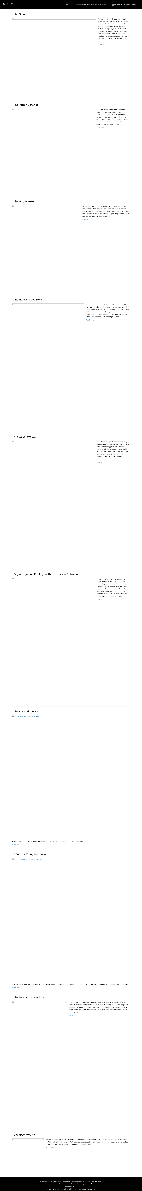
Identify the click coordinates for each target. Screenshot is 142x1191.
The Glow (19, 14)
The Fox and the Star (26, 711)
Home (67, 5)
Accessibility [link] (70, 1189)
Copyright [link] (78, 1189)
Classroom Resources (99, 5)
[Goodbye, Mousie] (28, 1155)
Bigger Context (116, 5)
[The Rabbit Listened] (53, 150)
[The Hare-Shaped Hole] (48, 365)
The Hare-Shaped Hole (27, 299)
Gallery (127, 5)
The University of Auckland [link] (56, 1189)
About (134, 5)
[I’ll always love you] (53, 502)
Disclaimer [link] (91, 1189)
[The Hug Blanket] (46, 247)
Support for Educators (80, 5)
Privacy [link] (84, 1189)
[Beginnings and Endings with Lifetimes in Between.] (53, 639)
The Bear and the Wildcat (29, 997)
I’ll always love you (24, 436)
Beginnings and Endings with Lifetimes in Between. (45, 574)
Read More (102, 44)
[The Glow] (54, 56)
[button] (89, 5)
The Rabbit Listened (26, 104)
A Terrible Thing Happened (30, 854)
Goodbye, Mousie (24, 1134)
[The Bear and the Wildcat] (38, 1062)
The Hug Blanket (24, 201)
